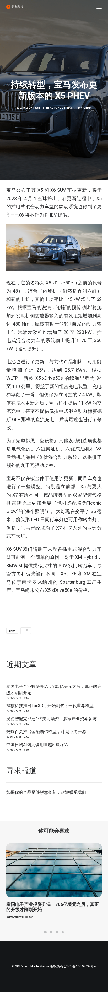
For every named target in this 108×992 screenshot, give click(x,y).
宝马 (26, 630)
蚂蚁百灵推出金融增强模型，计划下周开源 (46, 731)
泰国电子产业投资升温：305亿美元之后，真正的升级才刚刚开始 (53, 689)
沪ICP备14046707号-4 (80, 966)
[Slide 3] (57, 932)
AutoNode (58, 107)
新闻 (70, 107)
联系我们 (77, 792)
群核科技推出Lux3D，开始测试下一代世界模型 (50, 705)
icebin (87, 107)
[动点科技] (14, 7)
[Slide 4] (63, 932)
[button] (99, 7)
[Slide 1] (45, 932)
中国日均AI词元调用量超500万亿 (37, 744)
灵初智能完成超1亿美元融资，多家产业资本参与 (51, 718)
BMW (12, 630)
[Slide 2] (51, 932)
